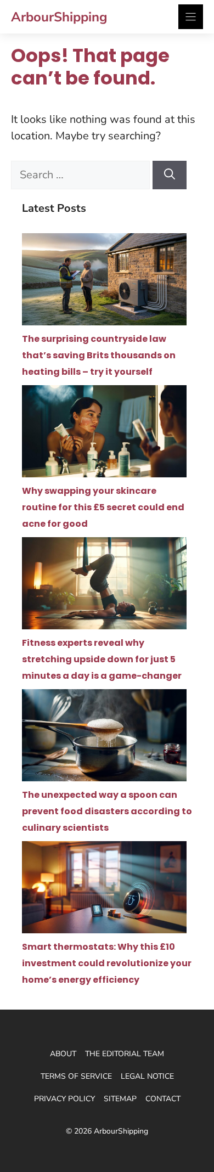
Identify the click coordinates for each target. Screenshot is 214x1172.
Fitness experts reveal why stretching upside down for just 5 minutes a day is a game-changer (102, 659)
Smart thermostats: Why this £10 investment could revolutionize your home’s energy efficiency (107, 963)
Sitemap (120, 1099)
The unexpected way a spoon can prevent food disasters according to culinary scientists (107, 811)
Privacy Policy (64, 1099)
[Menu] (190, 16)
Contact (163, 1099)
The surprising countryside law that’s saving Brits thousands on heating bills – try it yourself (99, 355)
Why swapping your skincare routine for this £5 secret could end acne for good (103, 507)
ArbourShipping (59, 17)
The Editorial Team (124, 1054)
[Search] (170, 175)
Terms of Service (76, 1076)
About (63, 1054)
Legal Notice (147, 1076)
